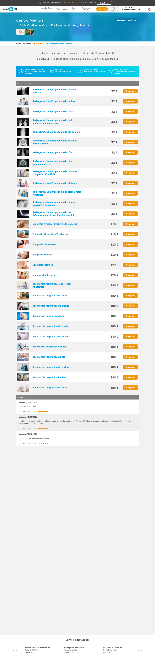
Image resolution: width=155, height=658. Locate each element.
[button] (15, 650)
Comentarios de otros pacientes (60, 44)
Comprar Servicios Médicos (45, 9)
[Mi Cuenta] (150, 9)
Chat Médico (73, 9)
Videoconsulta (61, 9)
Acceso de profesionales (126, 20)
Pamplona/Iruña (66, 25)
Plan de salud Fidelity (86, 9)
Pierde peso (102, 9)
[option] (38, 650)
